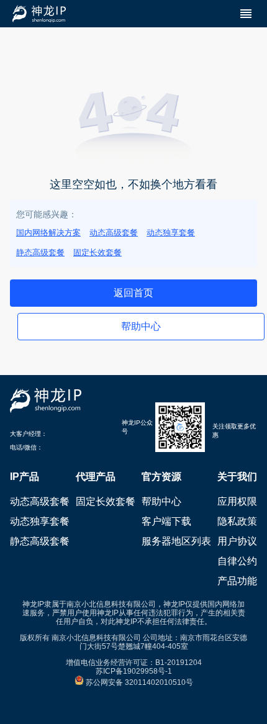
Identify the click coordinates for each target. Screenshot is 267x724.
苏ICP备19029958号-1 (134, 671)
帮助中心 (161, 501)
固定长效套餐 (97, 252)
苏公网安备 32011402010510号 (138, 682)
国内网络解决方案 (48, 232)
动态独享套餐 (171, 232)
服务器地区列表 (176, 541)
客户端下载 (166, 521)
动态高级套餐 (113, 232)
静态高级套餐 (40, 252)
